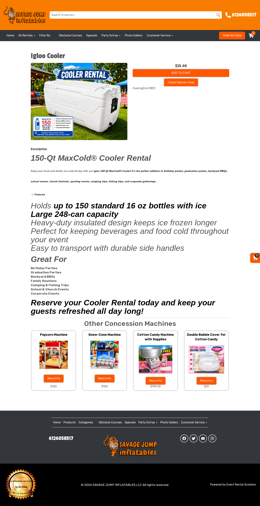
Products (69, 422)
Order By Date (232, 35)
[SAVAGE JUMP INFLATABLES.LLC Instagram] (212, 438)
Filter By (44, 35)
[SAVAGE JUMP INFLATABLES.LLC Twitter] (194, 438)
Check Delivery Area (181, 82)
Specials (91, 35)
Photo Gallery (134, 35)
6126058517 (61, 438)
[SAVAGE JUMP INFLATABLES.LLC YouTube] (203, 438)
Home (10, 35)
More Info (53, 378)
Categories (86, 422)
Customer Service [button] (159, 35)
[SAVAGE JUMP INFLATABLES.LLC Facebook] (184, 438)
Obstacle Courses (70, 35)
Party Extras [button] (110, 35)
